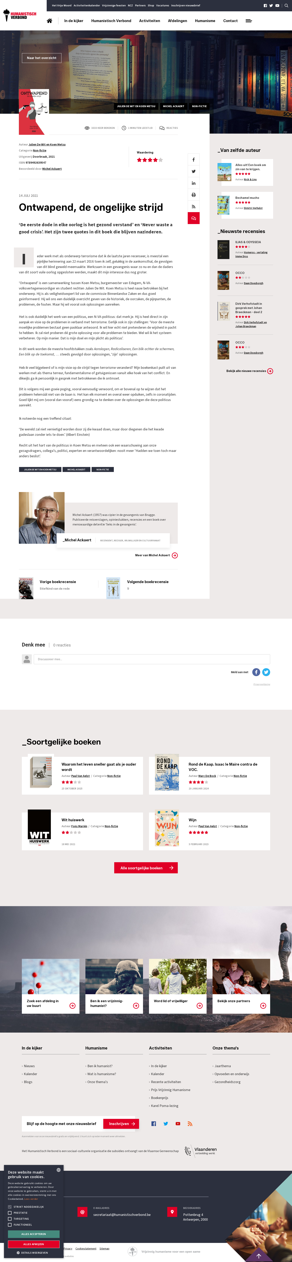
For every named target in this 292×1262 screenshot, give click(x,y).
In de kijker (73, 21)
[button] (34, 1252)
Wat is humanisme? (101, 1074)
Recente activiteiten (166, 1081)
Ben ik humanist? (99, 1066)
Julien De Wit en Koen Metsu (47, 145)
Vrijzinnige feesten (114, 6)
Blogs (28, 1081)
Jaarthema (223, 1066)
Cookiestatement (85, 1249)
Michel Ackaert (52, 169)
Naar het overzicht (41, 58)
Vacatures (162, 6)
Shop (151, 6)
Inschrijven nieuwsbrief (185, 6)
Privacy (68, 1249)
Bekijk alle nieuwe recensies (246, 371)
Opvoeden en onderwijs (232, 1074)
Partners (140, 6)
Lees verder (31, 1199)
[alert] (34, 1211)
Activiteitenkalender (87, 6)
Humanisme (205, 21)
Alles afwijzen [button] (33, 1244)
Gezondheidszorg (228, 1081)
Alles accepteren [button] (33, 1234)
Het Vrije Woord (62, 6)
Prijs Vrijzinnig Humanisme (170, 1089)
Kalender (30, 1074)
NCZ (130, 6)
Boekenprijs (159, 1097)
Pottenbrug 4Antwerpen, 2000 (195, 1217)
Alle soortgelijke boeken (141, 868)
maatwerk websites (64, 1256)
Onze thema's (97, 1081)
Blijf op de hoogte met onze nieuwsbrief (78, 1124)
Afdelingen (177, 21)
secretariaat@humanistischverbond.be (122, 1214)
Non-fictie (39, 151)
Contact (230, 21)
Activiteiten (149, 21)
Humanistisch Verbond (111, 21)
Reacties (172, 128)
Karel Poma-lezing (164, 1105)
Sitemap (104, 1249)
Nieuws (29, 1066)
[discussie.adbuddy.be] (146, 664)
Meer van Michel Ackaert (152, 555)
